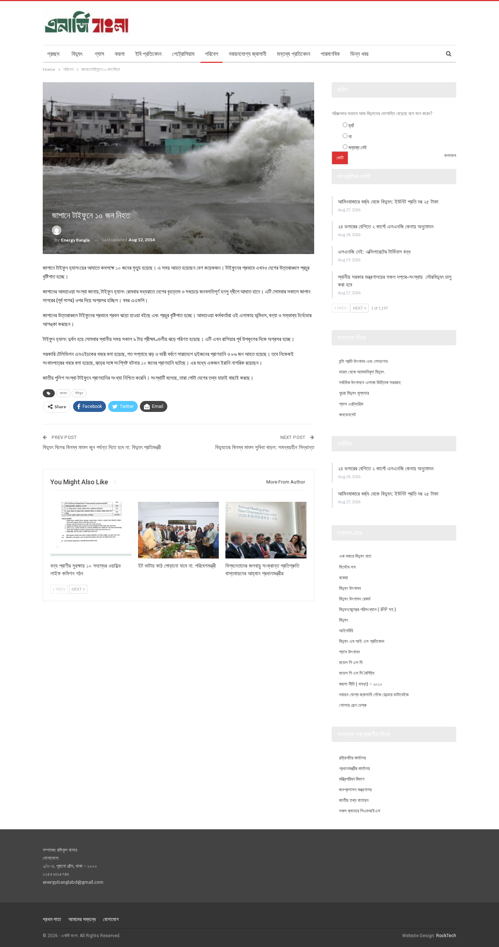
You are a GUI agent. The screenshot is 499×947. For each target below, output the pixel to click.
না (350, 136)
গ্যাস (99, 53)
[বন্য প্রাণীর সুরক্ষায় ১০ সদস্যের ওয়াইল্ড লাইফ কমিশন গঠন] (91, 530)
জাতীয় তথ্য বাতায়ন (354, 800)
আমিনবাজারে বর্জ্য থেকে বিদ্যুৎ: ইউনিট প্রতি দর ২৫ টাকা (389, 201)
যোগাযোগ (111, 919)
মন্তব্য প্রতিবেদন (293, 53)
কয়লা (120, 53)
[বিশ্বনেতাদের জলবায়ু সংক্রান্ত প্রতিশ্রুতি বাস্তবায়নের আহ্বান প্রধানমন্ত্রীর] (265, 530)
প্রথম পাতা (52, 919)
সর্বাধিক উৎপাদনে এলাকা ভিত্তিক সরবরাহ (370, 382)
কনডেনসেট (347, 414)
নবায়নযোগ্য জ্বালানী (247, 53)
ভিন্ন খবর (359, 53)
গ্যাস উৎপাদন (349, 652)
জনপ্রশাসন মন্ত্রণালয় (355, 789)
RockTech (446, 935)
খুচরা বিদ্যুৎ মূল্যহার (354, 393)
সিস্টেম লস (347, 567)
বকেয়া (343, 577)
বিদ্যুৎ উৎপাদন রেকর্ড (354, 599)
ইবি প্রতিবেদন (148, 53)
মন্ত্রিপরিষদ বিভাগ (351, 779)
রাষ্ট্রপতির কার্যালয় (352, 758)
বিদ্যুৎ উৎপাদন (350, 588)
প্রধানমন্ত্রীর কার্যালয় (354, 768)
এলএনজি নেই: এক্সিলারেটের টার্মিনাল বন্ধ (374, 252)
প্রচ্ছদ (53, 53)
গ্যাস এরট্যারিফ (351, 404)
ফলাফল (450, 155)
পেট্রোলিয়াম (183, 53)
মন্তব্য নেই (357, 147)
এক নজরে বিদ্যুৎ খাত (355, 556)
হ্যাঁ (351, 125)
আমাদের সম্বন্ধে (82, 919)
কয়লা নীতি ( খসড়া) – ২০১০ (360, 684)
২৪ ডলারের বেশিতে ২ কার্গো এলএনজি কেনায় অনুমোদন (386, 226)
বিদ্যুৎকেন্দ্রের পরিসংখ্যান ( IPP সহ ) (367, 609)
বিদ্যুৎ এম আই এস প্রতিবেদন (361, 641)
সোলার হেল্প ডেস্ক (352, 705)
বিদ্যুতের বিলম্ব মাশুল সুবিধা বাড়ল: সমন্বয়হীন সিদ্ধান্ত (264, 447)
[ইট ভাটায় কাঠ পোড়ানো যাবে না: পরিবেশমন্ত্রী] (178, 530)
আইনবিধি (346, 630)
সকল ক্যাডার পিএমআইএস (359, 811)
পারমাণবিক (330, 53)
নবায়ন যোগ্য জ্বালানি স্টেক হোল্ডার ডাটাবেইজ (374, 694)
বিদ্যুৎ (77, 53)
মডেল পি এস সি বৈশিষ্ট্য (356, 673)
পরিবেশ (211, 53)
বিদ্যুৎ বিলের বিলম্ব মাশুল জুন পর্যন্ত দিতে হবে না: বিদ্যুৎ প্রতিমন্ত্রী (102, 447)
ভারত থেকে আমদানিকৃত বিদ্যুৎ (361, 372)
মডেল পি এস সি (351, 662)
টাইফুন (79, 393)
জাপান (63, 393)
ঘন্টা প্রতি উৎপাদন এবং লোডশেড (363, 361)
